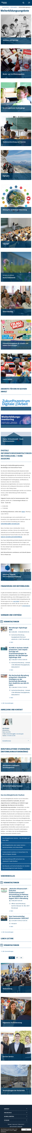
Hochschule (5, 7)
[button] (17, 958)
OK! (26, 1129)
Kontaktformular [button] (6, 741)
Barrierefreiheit (13, 1126)
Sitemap (9, 1124)
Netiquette (20, 1126)
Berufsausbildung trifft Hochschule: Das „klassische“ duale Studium (13, 860)
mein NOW (16, 601)
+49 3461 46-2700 (11, 735)
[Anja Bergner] (7, 722)
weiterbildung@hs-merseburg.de (14, 734)
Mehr (12, 642)
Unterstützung (26, 605)
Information (14, 7)
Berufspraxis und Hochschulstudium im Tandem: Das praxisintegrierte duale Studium (16, 867)
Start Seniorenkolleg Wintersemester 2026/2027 (19, 917)
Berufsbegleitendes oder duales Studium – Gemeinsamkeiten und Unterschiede (14, 846)
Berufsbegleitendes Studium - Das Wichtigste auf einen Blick (16, 839)
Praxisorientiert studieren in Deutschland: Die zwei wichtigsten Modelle (15, 853)
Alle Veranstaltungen (7, 703)
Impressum (14, 1124)
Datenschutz (21, 1124)
